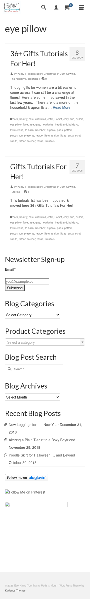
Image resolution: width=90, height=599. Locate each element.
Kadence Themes (15, 590)
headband (61, 124)
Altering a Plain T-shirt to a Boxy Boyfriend (42, 439)
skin (56, 135)
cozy (66, 119)
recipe (39, 135)
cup (72, 119)
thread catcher (27, 141)
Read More (61, 107)
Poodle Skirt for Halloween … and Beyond (42, 455)
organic (51, 130)
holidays (73, 124)
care (31, 119)
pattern (68, 130)
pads (60, 130)
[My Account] (56, 7)
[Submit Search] (8, 368)
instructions (16, 130)
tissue (40, 141)
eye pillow (16, 124)
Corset (58, 119)
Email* (10, 269)
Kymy (21, 74)
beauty (23, 119)
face (25, 124)
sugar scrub (75, 135)
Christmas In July (54, 74)
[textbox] (45, 342)
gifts (38, 124)
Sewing (70, 74)
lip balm (29, 130)
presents (29, 135)
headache (48, 124)
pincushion (16, 135)
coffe (50, 119)
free (32, 124)
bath (15, 119)
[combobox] (45, 342)
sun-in (13, 141)
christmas (40, 119)
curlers (79, 119)
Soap (63, 135)
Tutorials (33, 78)
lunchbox (40, 130)
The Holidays (18, 78)
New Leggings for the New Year (34, 424)
